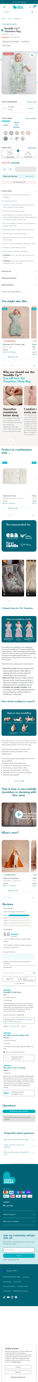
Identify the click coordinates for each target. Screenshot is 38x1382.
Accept (18, 1367)
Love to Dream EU (10, 1277)
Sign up (19, 1256)
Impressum (25, 1277)
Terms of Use (17, 1282)
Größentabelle (32, 148)
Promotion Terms (22, 1286)
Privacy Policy (17, 1362)
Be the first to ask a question (19, 1111)
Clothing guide (31, 102)
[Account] (30, 7)
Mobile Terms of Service (21, 1291)
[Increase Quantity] (10, 169)
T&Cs (5, 1259)
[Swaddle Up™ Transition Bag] (15, 322)
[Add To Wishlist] (26, 357)
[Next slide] (34, 365)
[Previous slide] (3, 2)
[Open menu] (4, 7)
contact (6, 1202)
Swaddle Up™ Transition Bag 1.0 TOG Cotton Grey (19, 1021)
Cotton (5, 125)
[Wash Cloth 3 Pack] (15, 476)
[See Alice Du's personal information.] (10, 1038)
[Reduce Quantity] (4, 169)
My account (8, 1206)
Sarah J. (6, 1070)
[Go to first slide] (35, 2)
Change (30, 108)
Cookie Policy (7, 1291)
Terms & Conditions (9, 1286)
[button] (6, 957)
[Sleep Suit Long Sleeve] (15, 856)
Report (24, 1026)
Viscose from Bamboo (17, 124)
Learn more (17, 781)
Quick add (14, 357)
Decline (18, 1372)
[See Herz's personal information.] (8, 995)
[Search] (32, 12)
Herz (5, 995)
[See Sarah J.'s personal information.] (10, 1070)
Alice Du (6, 1038)
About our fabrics (31, 118)
